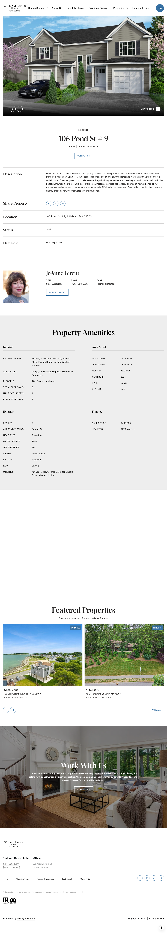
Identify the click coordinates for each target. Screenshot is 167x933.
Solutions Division (98, 8)
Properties (118, 8)
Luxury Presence (26, 918)
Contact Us (85, 879)
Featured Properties (45, 879)
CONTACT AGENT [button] (57, 292)
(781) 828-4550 (11, 864)
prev (13, 109)
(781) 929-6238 (80, 284)
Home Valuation (140, 8)
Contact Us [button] (83, 156)
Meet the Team (75, 8)
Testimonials (67, 879)
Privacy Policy (156, 918)
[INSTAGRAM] (147, 878)
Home (5, 879)
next (20, 109)
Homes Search (36, 8)
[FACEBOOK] (140, 878)
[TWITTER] (161, 878)
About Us (57, 8)
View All (156, 710)
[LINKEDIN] (154, 878)
